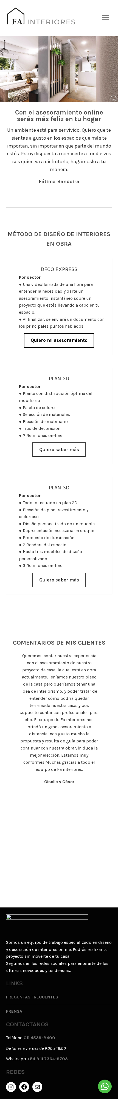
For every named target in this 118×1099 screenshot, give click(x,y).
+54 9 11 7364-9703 (47, 1058)
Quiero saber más (59, 449)
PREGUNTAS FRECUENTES (32, 997)
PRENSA (14, 1011)
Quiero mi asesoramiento (59, 340)
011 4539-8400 (39, 1037)
